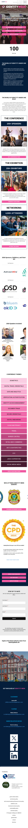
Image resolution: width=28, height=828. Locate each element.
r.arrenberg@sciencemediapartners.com (14, 726)
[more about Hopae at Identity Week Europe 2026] (11, 288)
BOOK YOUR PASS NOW (14, 574)
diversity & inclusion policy (14, 806)
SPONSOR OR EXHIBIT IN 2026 (14, 509)
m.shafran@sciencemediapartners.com (14, 714)
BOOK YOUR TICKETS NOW (13, 559)
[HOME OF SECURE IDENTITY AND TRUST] (3, 2)
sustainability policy (14, 808)
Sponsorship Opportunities (14, 27)
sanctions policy (14, 810)
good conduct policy (14, 796)
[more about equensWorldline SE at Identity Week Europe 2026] (11, 271)
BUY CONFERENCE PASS (14, 157)
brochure (14, 822)
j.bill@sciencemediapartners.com (14, 702)
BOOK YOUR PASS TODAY (14, 471)
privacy (14, 815)
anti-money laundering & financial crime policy (14, 801)
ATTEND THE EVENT (14, 246)
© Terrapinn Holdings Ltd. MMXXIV (14, 812)
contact (14, 819)
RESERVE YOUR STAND (14, 201)
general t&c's (14, 817)
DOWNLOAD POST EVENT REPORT (14, 30)
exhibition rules (14, 803)
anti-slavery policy (14, 799)
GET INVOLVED (14, 577)
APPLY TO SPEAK (14, 34)
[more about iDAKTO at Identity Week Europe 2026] (11, 305)
